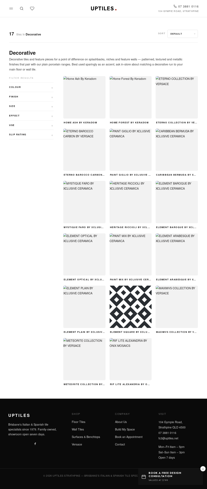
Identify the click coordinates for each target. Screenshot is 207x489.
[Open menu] (11, 8)
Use (12, 125)
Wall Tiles (78, 429)
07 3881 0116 (188, 6)
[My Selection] (32, 8)
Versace (77, 444)
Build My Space (125, 429)
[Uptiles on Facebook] (35, 443)
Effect (14, 115)
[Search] (21, 8)
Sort (161, 33)
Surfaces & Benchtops (86, 437)
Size (12, 106)
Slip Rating (17, 134)
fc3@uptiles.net (168, 438)
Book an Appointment (129, 437)
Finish (13, 96)
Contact (120, 444)
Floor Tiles (78, 422)
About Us (121, 422)
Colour (15, 87)
